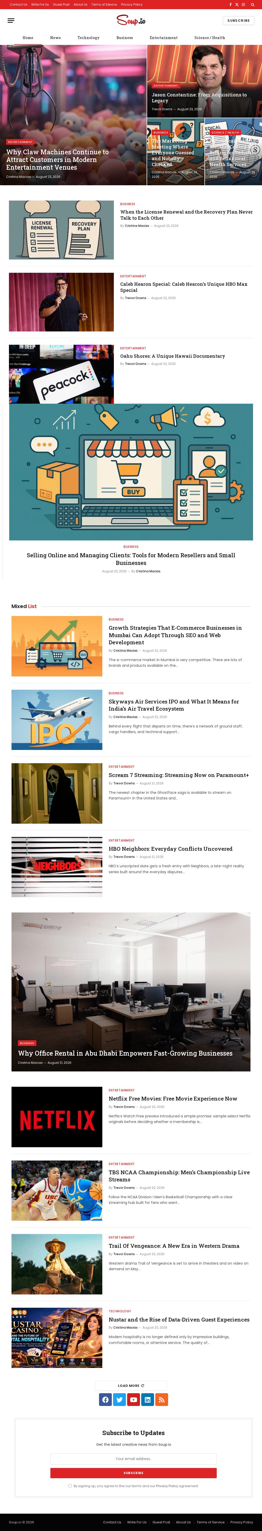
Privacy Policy (132, 4)
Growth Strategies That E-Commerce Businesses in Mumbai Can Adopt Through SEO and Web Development (175, 635)
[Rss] (161, 1399)
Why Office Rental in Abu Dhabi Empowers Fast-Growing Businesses (125, 1053)
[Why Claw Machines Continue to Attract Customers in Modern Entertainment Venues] (73, 115)
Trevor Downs (162, 109)
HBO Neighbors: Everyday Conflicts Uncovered (171, 848)
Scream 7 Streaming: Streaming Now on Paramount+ (179, 775)
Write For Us (40, 4)
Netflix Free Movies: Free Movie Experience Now (173, 1098)
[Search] (252, 4)
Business (124, 37)
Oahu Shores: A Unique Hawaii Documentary (172, 356)
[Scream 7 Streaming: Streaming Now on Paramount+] (57, 793)
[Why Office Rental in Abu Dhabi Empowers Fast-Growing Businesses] (131, 991)
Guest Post (61, 4)
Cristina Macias (18, 177)
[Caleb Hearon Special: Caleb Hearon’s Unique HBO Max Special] (61, 302)
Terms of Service (104, 4)
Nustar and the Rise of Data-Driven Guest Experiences (179, 1319)
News (55, 37)
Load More (128, 1385)
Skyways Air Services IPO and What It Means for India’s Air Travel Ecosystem (174, 705)
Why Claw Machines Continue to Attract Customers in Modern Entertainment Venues (57, 159)
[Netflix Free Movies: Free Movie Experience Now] (57, 1117)
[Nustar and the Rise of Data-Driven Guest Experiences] (57, 1338)
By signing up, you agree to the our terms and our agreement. (136, 1486)
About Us (81, 4)
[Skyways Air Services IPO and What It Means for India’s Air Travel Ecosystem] (57, 720)
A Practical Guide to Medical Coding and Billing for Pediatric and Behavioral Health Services (233, 152)
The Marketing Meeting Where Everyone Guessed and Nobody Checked (173, 152)
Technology (89, 37)
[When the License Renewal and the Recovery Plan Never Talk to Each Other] (61, 230)
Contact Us (18, 4)
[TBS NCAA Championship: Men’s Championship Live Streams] (57, 1190)
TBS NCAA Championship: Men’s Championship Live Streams (179, 1176)
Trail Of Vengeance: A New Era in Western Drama (174, 1245)
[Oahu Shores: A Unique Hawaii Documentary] (61, 374)
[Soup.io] (131, 20)
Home (28, 37)
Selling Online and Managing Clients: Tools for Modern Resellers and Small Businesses (131, 558)
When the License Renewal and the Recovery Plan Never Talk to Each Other (186, 215)
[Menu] (11, 20)
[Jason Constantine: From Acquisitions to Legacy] (204, 81)
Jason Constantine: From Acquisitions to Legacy (199, 98)
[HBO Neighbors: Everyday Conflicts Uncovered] (57, 867)
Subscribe (238, 20)
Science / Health (209, 37)
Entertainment (164, 37)
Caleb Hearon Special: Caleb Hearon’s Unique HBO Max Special (184, 287)
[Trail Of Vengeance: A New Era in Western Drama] (57, 1264)
